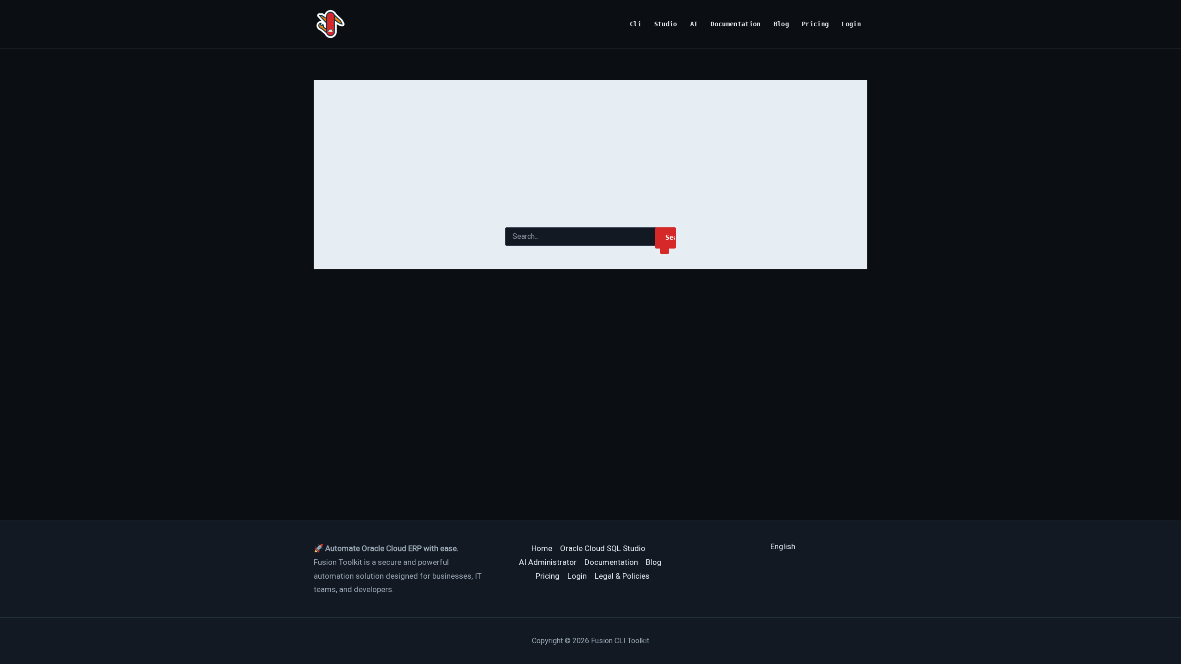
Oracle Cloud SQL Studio (602, 548)
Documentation (735, 24)
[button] (782, 546)
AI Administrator (548, 562)
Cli (635, 24)
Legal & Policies (622, 576)
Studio (665, 24)
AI (694, 24)
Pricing (815, 24)
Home (541, 548)
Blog (781, 24)
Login (851, 24)
